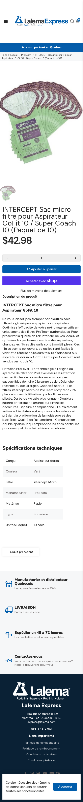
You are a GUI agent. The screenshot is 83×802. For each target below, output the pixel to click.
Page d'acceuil (10, 55)
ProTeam (26, 55)
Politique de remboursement (41, 748)
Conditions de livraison (41, 754)
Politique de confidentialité (41, 742)
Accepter (65, 786)
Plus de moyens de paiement (41, 291)
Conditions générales (42, 760)
